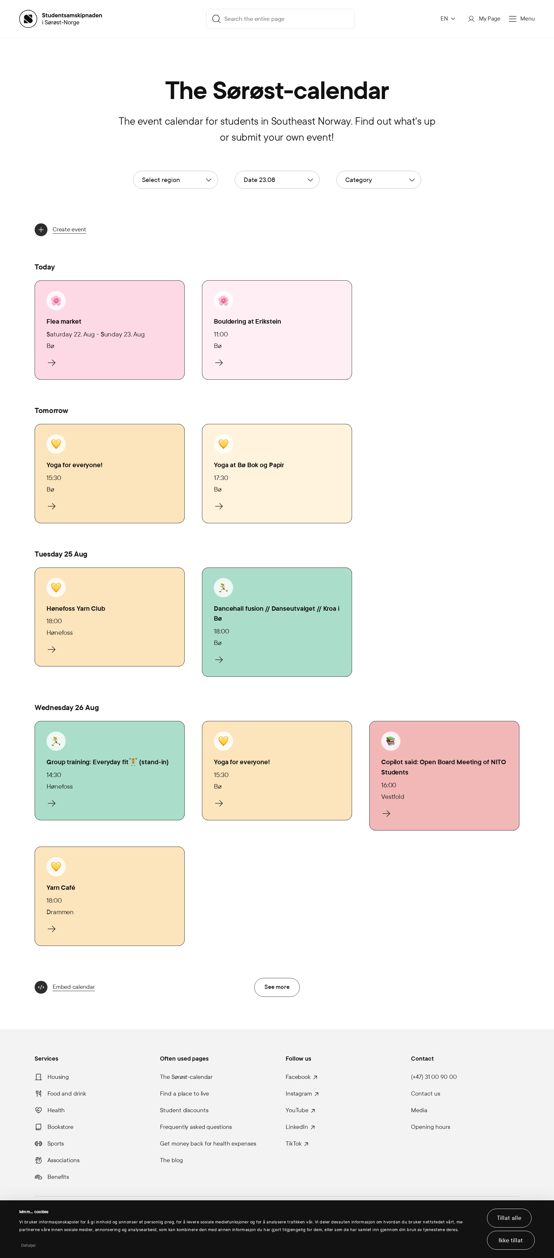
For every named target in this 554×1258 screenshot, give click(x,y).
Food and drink (66, 1093)
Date (259, 180)
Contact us (425, 1093)
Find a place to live (184, 1093)
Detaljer (28, 1245)
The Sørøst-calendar (186, 1076)
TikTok (294, 1143)
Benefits (58, 1176)
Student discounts (184, 1110)
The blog (171, 1160)
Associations (63, 1160)
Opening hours (430, 1126)
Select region (161, 180)
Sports (55, 1143)
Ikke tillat (511, 1240)
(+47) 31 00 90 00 (434, 1076)
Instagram (299, 1093)
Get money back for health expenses (208, 1143)
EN (444, 18)
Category (358, 180)
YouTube (297, 1110)
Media (419, 1110)
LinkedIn (297, 1126)
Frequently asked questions (196, 1126)
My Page (489, 18)
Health (56, 1110)
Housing (58, 1076)
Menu (527, 18)
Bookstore (60, 1126)
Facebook (298, 1076)
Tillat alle (509, 1217)
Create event (69, 229)
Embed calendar (74, 986)
